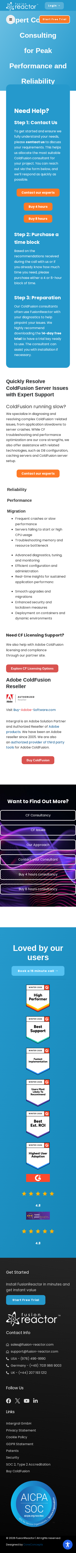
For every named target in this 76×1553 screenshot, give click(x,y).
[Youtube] (26, 1400)
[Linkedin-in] (35, 1400)
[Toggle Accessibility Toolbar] (67, 1544)
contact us (35, 142)
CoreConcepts (33, 1544)
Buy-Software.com (34, 709)
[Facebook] (8, 1400)
